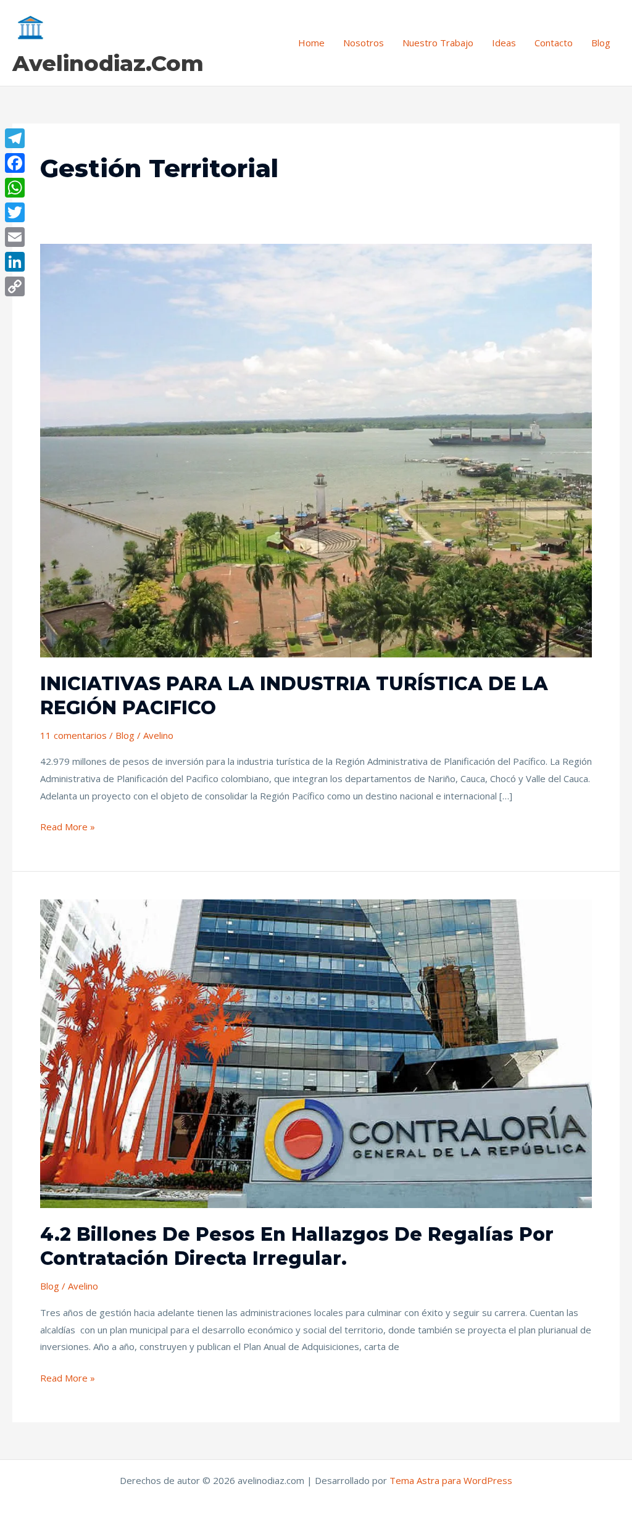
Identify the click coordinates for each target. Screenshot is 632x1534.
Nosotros (363, 42)
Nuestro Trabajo (437, 42)
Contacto (553, 42)
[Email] (14, 237)
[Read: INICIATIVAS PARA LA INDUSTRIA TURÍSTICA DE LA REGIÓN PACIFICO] (316, 449)
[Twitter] (14, 212)
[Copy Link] (14, 286)
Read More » (67, 826)
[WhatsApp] (14, 187)
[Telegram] (14, 138)
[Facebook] (14, 163)
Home (311, 42)
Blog (600, 42)
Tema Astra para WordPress (450, 1480)
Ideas (504, 42)
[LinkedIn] (14, 261)
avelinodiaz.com (108, 63)
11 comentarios (73, 735)
